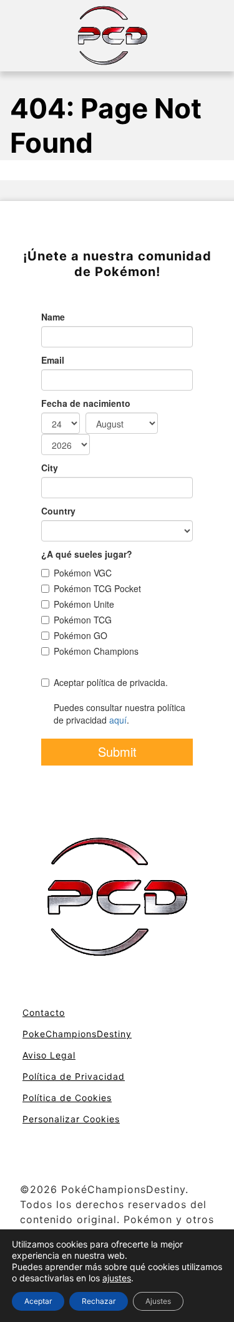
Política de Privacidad (73, 1076)
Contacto (43, 1012)
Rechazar (98, 1301)
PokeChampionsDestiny (77, 1033)
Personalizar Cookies (71, 1119)
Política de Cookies (67, 1097)
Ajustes (158, 1301)
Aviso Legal (49, 1055)
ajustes (116, 1278)
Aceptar (38, 1301)
